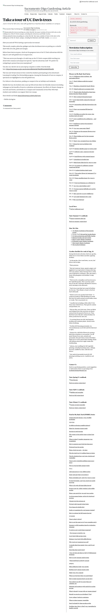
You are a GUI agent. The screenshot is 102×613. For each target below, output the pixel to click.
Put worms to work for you (77, 533)
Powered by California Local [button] (89, 1)
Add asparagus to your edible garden (79, 471)
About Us (76, 14)
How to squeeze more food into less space (81, 444)
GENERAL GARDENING (75, 18)
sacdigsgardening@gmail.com (78, 370)
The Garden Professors (78, 244)
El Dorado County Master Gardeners (82, 241)
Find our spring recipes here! (77, 383)
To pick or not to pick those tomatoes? (80, 530)
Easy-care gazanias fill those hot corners (81, 110)
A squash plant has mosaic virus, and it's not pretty (82, 546)
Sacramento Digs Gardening (32, 28)
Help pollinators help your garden (79, 566)
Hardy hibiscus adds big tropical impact (81, 82)
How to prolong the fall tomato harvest (80, 513)
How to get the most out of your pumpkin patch (83, 522)
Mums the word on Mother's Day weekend (80, 144)
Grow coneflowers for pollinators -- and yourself (82, 119)
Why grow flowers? (78, 199)
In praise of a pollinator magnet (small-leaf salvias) (81, 166)
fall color (78, 28)
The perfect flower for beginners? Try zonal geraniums (82, 174)
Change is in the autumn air (77, 501)
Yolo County (83, 30)
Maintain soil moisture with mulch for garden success (82, 587)
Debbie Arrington (31, 29)
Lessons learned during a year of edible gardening (80, 418)
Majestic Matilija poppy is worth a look (85, 148)
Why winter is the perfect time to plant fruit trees (81, 435)
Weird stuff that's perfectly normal (79, 560)
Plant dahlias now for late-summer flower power (81, 137)
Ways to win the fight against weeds (79, 465)
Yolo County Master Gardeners (81, 243)
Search (91, 40)
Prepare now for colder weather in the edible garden (82, 489)
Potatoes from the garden (76, 447)
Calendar (50, 14)
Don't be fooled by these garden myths (80, 603)
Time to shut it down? (75, 519)
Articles (26, 14)
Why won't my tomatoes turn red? (79, 542)
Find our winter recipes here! (77, 408)
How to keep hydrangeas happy (83, 97)
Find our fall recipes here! (76, 395)
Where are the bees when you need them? (81, 575)
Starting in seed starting (76, 431)
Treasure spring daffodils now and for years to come (82, 189)
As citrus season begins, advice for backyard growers (81, 497)
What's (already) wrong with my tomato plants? (82, 591)
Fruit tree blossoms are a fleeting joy (85, 183)
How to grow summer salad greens (79, 557)
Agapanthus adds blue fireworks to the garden (82, 105)
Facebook (62, 14)
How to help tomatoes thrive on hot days (80, 578)
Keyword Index (42, 14)
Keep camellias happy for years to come (82, 179)
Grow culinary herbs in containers (79, 597)
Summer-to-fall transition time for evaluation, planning (82, 526)
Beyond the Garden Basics (88, 234)
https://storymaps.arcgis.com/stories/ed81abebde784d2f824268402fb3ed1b (30, 69)
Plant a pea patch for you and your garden (81, 493)
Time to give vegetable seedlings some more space (81, 461)
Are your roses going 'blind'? (82, 128)
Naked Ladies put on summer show (84, 89)
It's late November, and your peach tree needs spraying (82, 481)
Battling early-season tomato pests (79, 569)
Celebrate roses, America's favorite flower (81, 152)
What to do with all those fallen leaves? (80, 485)
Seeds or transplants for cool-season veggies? (82, 510)
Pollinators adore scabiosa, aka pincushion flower (80, 77)
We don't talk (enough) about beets (79, 504)
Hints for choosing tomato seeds (78, 428)
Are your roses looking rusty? (82, 186)
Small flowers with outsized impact (84, 156)
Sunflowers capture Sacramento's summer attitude (81, 124)
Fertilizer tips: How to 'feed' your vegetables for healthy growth (82, 607)
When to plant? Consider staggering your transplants (81, 440)
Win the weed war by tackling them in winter (82, 453)
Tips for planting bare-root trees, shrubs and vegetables (82, 457)
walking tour (74, 30)
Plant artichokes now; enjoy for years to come (82, 477)
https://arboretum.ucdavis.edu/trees (29, 96)
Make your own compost (76, 572)
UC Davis (85, 28)
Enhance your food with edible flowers (80, 539)
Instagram (69, 14)
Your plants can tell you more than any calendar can (80, 582)
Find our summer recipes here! (78, 221)
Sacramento (91, 30)
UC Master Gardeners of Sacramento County (83, 231)
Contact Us (84, 14)
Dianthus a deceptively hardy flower (84, 86)
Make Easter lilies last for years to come (85, 162)
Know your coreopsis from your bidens (85, 141)
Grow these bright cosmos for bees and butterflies (82, 100)
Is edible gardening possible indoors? (79, 425)
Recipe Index (33, 14)
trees (72, 28)
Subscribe (74, 67)
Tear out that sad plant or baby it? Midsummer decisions (82, 553)
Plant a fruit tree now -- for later (78, 450)
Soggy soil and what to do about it (79, 474)
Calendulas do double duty (81, 159)
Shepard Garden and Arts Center (81, 237)
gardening (73, 32)
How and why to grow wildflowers (83, 193)
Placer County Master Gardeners (81, 239)
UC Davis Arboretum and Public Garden (83, 236)
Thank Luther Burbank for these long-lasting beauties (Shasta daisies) (82, 93)
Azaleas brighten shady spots (83, 170)
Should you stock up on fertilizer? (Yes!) (80, 594)
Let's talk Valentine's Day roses (82, 196)
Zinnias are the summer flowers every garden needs (82, 132)
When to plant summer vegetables (79, 600)
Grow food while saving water (77, 536)
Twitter (56, 14)
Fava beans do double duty (77, 507)
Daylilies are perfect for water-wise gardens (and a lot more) (81, 115)
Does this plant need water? (77, 550)
